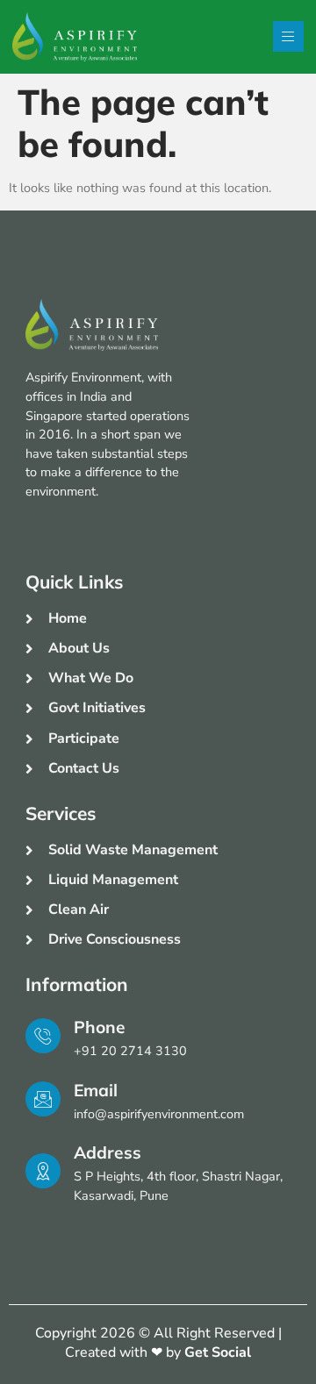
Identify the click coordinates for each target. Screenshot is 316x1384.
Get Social (217, 1352)
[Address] (43, 1170)
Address (107, 1152)
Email (96, 1090)
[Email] (43, 1098)
